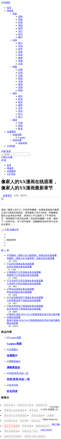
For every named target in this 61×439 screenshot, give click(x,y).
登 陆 (3, 160)
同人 (20, 114)
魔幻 (20, 37)
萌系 (20, 78)
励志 (20, 102)
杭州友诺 (8, 405)
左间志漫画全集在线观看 (19, 267)
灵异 (20, 22)
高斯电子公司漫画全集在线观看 (23, 275)
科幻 (20, 34)
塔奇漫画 (33, 410)
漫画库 (10, 10)
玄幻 (20, 31)
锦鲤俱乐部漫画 (12, 436)
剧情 (20, 90)
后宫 (20, 72)
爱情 (20, 84)
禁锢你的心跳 (24, 405)
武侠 (14, 40)
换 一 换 (5, 250)
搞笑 (14, 93)
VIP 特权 (11, 174)
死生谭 (23, 420)
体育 (20, 55)
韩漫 (20, 126)
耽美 (20, 99)
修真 (20, 58)
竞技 (20, 46)
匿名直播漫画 (11, 431)
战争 (20, 52)
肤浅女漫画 (37, 415)
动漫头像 (17, 140)
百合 (20, 111)
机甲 (20, 49)
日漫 (20, 123)
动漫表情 (22, 143)
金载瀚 (50, 415)
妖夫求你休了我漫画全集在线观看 (24, 309)
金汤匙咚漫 (9, 420)
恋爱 (20, 69)
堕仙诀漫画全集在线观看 (19, 292)
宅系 (20, 81)
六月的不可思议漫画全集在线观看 (24, 283)
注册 (3, 151)
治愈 (20, 75)
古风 (20, 64)
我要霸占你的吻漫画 (14, 410)
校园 (14, 67)
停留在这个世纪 (30, 431)
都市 (20, 105)
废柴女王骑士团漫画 (35, 436)
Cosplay (22, 137)
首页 (9, 7)
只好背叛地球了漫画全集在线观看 (24, 300)
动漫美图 (17, 134)
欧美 (20, 128)
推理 (20, 28)
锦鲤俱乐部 (41, 405)
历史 (20, 108)
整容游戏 (26, 426)
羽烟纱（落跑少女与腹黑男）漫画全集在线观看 (30, 258)
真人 (20, 117)
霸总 (20, 96)
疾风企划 (35, 420)
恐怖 (20, 19)
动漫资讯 (7, 195)
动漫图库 (11, 131)
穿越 (20, 61)
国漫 (14, 120)
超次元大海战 (11, 426)
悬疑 (20, 25)
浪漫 (20, 87)
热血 (14, 13)
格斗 (20, 43)
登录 (8, 151)
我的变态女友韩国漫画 (15, 415)
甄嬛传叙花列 (43, 426)
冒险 (20, 16)
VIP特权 (11, 146)
